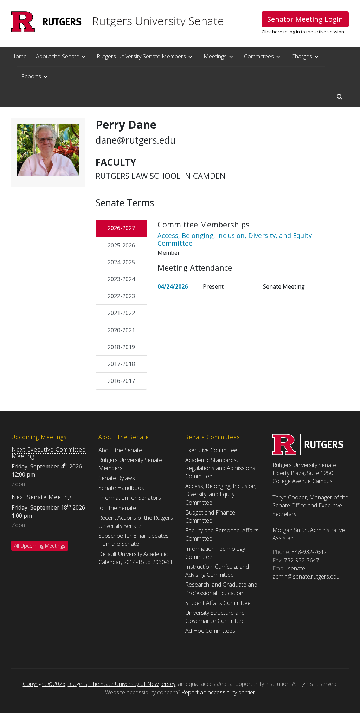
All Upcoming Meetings (39, 545)
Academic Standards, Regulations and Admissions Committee (220, 468)
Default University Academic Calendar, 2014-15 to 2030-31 (135, 558)
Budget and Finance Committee (210, 516)
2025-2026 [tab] (121, 245)
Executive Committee (211, 450)
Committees (259, 56)
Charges (301, 56)
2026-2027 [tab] (121, 228)
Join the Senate (117, 508)
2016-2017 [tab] (121, 381)
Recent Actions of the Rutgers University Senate (135, 522)
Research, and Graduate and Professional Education (221, 589)
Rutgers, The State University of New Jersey (121, 684)
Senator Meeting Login (305, 19)
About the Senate (57, 56)
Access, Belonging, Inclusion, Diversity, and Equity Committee (220, 494)
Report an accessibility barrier (218, 692)
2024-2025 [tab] (121, 262)
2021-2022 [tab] (121, 313)
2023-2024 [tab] (121, 279)
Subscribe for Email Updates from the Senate (133, 540)
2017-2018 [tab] (121, 364)
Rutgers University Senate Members (141, 56)
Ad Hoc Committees (210, 631)
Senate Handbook (121, 488)
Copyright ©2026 (44, 684)
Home (19, 56)
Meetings (215, 56)
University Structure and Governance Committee (215, 617)
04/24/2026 (173, 286)
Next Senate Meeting (41, 497)
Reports (31, 76)
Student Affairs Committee (218, 603)
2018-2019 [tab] (121, 347)
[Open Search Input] (339, 97)
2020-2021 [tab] (121, 330)
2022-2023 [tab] (121, 296)
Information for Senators (129, 497)
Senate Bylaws (116, 478)
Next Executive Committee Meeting (49, 453)
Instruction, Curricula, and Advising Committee (217, 571)
